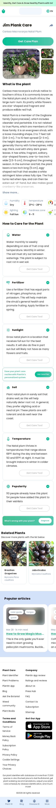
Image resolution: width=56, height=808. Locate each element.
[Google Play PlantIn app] (39, 735)
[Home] (3, 11)
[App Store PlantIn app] (39, 725)
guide (13, 617)
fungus (30, 612)
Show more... (10, 192)
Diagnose (45, 520)
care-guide (16, 612)
